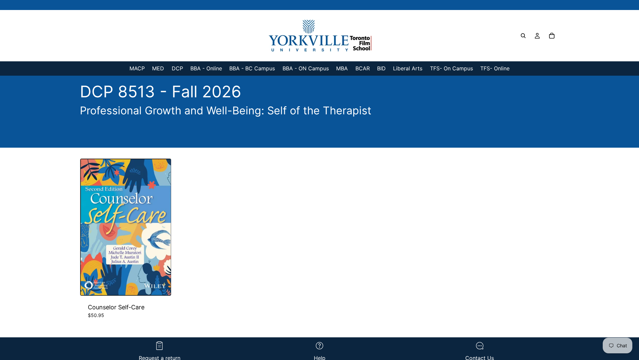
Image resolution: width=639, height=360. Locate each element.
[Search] (523, 35)
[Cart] (551, 35)
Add (166, 285)
